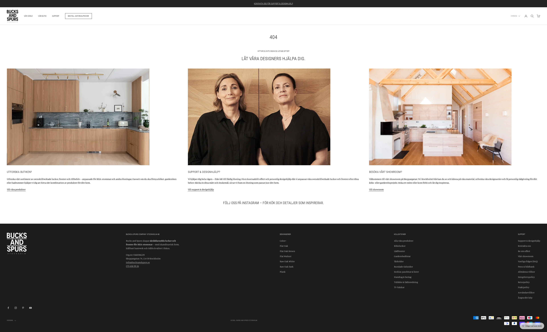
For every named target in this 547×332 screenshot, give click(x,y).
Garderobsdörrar (402, 256)
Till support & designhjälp (201, 189)
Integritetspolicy (526, 277)
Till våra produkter (16, 189)
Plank (282, 271)
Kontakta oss (524, 245)
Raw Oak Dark (286, 266)
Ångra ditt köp (525, 297)
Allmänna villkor (526, 271)
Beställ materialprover (78, 16)
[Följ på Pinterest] (23, 307)
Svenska (514, 16)
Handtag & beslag (402, 277)
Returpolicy (524, 282)
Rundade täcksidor (403, 266)
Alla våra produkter (403, 240)
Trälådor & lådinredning (406, 282)
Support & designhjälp (529, 240)
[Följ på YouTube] (30, 307)
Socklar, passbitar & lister (406, 271)
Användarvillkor (526, 292)
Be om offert (524, 251)
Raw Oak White (287, 261)
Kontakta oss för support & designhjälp (273, 3)
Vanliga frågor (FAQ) (528, 261)
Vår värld (28, 16)
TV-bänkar (399, 287)
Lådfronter (399, 251)
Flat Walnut (285, 256)
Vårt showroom (525, 256)
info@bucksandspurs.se (138, 262)
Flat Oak (284, 245)
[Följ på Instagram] (15, 307)
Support (55, 16)
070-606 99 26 (132, 266)
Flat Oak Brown (287, 251)
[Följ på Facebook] (8, 307)
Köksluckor (399, 245)
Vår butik (42, 16)
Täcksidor (399, 261)
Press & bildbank (526, 266)
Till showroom (376, 189)
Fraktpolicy (523, 287)
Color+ (283, 240)
